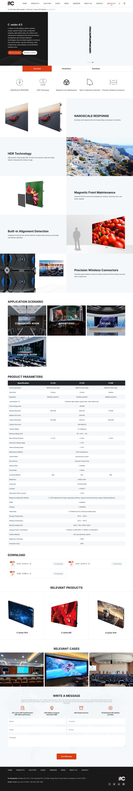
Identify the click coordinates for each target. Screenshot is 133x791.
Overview (37, 69)
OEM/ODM (76, 3)
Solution (47, 3)
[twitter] (114, 787)
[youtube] (118, 787)
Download (96, 69)
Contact (99, 3)
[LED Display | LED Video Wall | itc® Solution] (11, 3)
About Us (88, 3)
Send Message (66, 756)
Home (24, 3)
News (66, 3)
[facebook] (109, 787)
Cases (57, 3)
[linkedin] (123, 787)
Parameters (66, 69)
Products (35, 3)
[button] (88, 62)
